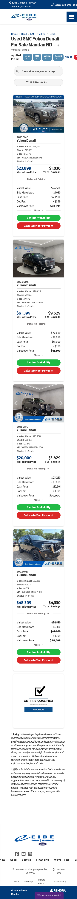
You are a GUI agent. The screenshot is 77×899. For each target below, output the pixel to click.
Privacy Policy (41, 881)
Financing (42, 859)
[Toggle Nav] (72, 17)
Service (26, 859)
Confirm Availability (38, 217)
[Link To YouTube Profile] (23, 854)
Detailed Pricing (36, 179)
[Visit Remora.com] (58, 891)
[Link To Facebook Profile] (17, 854)
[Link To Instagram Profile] (30, 854)
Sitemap (28, 881)
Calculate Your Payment (38, 225)
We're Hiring (62, 859)
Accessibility (60, 881)
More (37, 210)
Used (13, 859)
